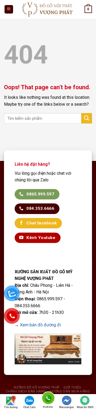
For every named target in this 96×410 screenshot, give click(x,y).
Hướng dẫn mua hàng (70, 391)
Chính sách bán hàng (26, 391)
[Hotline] (48, 399)
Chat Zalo (29, 407)
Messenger (66, 407)
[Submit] (86, 118)
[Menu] (9, 9)
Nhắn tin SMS (85, 407)
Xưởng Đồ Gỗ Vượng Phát (37, 387)
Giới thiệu (72, 387)
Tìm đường (11, 407)
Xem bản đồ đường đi (40, 324)
